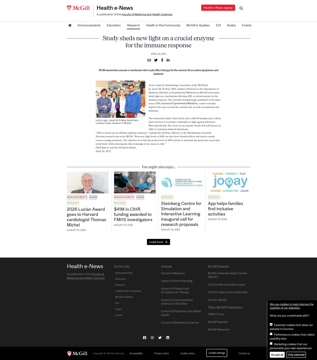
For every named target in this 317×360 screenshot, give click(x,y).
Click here (101, 147)
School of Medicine (173, 273)
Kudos (231, 25)
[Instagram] (152, 337)
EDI (218, 25)
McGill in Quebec (198, 25)
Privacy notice (161, 353)
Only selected (296, 354)
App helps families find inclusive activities (225, 208)
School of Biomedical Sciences (180, 322)
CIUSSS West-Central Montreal (227, 292)
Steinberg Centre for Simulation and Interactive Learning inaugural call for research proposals (181, 214)
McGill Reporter (218, 322)
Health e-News (115, 8)
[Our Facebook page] (144, 337)
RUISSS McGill (217, 300)
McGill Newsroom (219, 329)
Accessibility (136, 353)
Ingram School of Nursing (176, 280)
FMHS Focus (216, 314)
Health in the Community (163, 25)
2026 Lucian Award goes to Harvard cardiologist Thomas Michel (86, 217)
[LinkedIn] (167, 337)
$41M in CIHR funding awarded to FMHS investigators (133, 214)
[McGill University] (80, 8)
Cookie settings (217, 352)
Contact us (244, 353)
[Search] (241, 9)
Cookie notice (187, 353)
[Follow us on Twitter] (160, 337)
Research (133, 25)
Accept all (277, 354)
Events (246, 25)
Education (114, 25)
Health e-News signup (218, 7)
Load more (156, 241)
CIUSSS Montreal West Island (226, 284)
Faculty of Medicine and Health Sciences (147, 14)
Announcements (89, 25)
